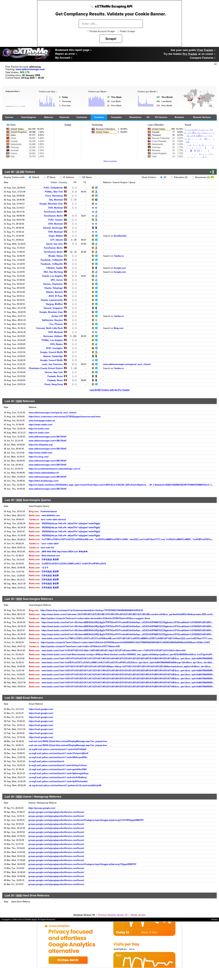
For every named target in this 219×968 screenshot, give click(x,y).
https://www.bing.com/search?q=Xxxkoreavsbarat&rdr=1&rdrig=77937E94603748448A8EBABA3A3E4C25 (91, 610)
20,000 (20, 171)
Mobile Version (138, 915)
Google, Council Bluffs (51, 352)
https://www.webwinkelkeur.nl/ (44, 473)
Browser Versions (202, 117)
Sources (9, 117)
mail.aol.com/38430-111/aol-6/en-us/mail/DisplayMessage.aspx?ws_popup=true (68, 741)
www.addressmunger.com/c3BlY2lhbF (48, 436)
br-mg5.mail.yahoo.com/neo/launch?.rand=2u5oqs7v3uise (58, 765)
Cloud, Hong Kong (53, 384)
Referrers (48, 117)
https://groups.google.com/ (41, 808)
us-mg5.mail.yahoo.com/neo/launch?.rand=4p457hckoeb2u (58, 781)
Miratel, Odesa (55, 256)
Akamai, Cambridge (53, 356)
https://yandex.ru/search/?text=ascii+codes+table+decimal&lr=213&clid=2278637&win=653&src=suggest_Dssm (95, 618)
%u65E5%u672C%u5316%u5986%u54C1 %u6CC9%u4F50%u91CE (74, 563)
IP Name (50, 177)
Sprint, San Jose (54, 244)
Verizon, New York (54, 372)
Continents (81, 117)
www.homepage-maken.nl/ (42, 420)
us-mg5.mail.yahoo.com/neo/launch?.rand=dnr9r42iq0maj (58, 777)
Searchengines (28, 117)
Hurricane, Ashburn (53, 336)
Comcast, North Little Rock (49, 328)
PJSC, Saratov (55, 220)
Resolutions (135, 117)
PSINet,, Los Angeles (52, 340)
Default (35, 177)
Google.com (120, 268)
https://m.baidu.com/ (39, 428)
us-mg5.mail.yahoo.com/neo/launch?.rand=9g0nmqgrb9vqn (58, 773)
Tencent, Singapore (53, 308)
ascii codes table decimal (53, 519)
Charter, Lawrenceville (52, 300)
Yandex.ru (119, 256)
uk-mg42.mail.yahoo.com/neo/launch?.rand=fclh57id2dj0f (57, 749)
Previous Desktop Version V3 (112, 915)
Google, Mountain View (51, 204)
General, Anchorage (53, 228)
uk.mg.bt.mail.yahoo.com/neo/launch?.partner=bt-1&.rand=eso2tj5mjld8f (65, 785)
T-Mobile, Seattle (54, 268)
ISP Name (86, 177)
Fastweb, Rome (55, 376)
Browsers (179, 117)
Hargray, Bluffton (54, 304)
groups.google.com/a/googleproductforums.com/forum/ (56, 812)
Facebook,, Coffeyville (52, 260)
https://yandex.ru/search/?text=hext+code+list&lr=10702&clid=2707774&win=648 (80, 646)
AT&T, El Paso (56, 296)
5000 (19, 401)
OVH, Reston (56, 344)
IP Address (68, 177)
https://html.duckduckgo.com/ (44, 481)
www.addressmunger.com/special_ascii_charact (127, 364)
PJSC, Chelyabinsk (53, 188)
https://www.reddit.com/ (40, 424)
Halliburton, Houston (52, 320)
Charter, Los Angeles (52, 276)
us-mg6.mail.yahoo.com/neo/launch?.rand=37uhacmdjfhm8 (58, 753)
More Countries (110, 161)
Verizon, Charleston (53, 284)
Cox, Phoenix (56, 324)
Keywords (64, 117)
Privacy (214, 919)
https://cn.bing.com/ (39, 457)
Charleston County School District (46, 368)
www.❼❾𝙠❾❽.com (51, 515)
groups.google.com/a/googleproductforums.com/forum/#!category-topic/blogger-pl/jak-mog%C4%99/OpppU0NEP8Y (86, 820)
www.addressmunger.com (30, 69)
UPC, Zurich (57, 280)
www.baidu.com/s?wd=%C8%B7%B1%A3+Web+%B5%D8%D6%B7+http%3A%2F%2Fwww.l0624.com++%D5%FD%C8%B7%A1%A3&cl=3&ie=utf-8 (113, 650)
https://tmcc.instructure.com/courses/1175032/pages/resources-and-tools (65, 416)
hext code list (47, 547)
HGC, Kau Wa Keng (53, 272)
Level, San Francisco (52, 364)
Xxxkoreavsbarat (48, 511)
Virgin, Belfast (56, 236)
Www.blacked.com (51, 555)
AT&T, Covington (54, 348)
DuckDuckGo (120, 236)
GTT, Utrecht (56, 240)
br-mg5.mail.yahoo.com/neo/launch (46, 761)
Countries (99, 117)
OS (148, 117)
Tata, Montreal (56, 200)
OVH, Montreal (55, 208)
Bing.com (118, 328)
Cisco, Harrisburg (54, 196)
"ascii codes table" (50, 543)
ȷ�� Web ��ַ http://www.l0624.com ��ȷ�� (65, 551)
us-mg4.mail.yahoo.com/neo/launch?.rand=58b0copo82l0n (58, 757)
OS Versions (161, 117)
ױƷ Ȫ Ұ (45, 567)
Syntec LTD (57, 316)
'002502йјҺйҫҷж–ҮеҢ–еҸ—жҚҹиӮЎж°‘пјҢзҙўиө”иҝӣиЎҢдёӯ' (71, 523)
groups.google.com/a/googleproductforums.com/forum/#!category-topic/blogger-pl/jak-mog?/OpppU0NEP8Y (82, 864)
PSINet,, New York (54, 192)
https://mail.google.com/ (41, 709)
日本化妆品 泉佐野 (50, 559)
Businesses (202, 177)
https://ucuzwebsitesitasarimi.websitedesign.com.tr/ (54, 469)
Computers (116, 117)
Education (180, 177)
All (164, 177)
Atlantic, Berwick (54, 292)
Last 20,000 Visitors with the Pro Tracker (110, 390)
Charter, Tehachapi (53, 288)
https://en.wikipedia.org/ (41, 444)
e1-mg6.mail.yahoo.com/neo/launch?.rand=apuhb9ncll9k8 (58, 769)
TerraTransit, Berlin (53, 212)
